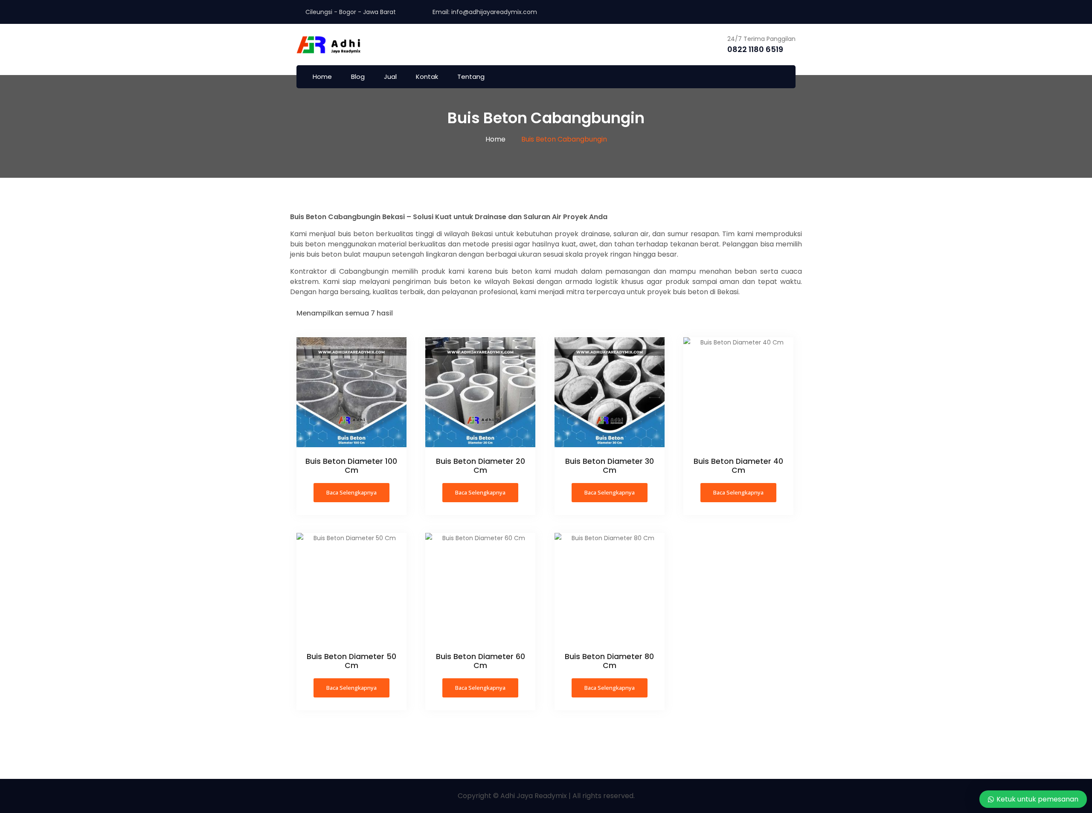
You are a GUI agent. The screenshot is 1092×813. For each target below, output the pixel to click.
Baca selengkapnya (351, 492)
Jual (390, 76)
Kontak (427, 76)
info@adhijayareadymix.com (494, 12)
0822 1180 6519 (755, 49)
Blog (358, 76)
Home (322, 76)
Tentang (471, 76)
